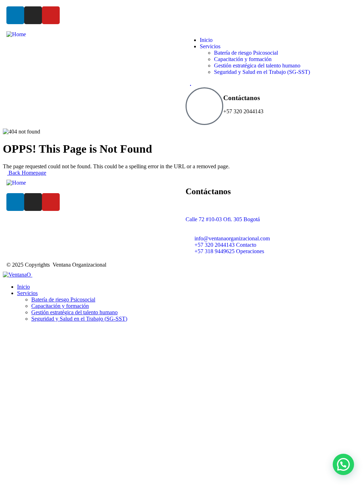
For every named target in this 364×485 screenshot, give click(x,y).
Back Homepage (26, 173)
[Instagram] (33, 15)
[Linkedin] (15, 15)
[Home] (16, 34)
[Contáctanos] (204, 106)
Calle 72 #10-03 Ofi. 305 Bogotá (223, 219)
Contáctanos (241, 98)
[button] (343, 464)
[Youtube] (51, 15)
